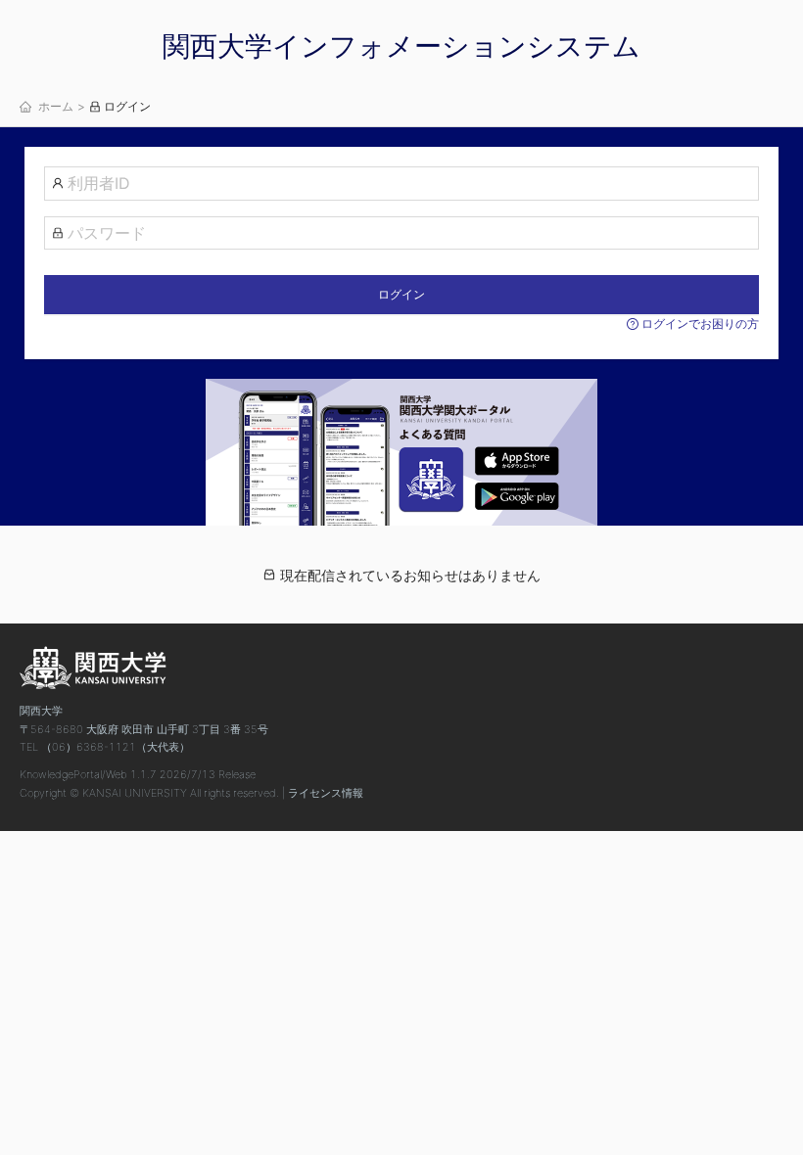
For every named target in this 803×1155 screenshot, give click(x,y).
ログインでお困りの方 (698, 323)
